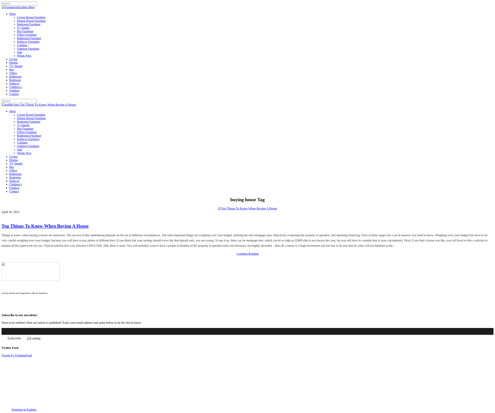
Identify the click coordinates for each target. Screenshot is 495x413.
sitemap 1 (7, 307)
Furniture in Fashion (24, 409)
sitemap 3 (32, 307)
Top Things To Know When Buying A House (45, 225)
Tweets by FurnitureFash (17, 355)
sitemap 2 (20, 307)
